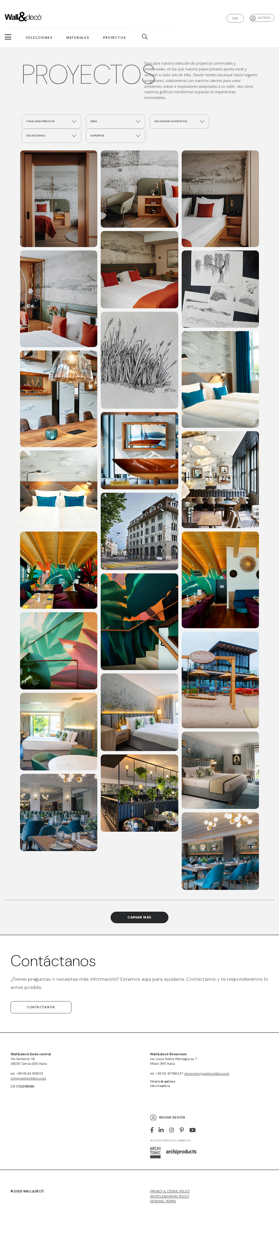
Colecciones (39, 38)
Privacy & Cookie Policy (170, 1191)
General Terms (163, 1201)
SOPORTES (97, 135)
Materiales (77, 38)
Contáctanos (41, 1007)
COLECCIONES (35, 135)
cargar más (139, 917)
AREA (93, 121)
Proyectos (114, 38)
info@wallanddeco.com (28, 1078)
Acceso (264, 18)
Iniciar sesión (172, 1117)
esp (235, 18)
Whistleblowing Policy (169, 1196)
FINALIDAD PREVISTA (40, 121)
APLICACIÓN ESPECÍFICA (170, 121)
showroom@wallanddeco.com (206, 1074)
